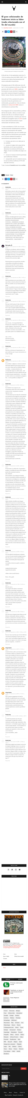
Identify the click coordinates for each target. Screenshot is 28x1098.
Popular (8, 979)
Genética (17, 1015)
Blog (12, 1022)
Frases (21, 1027)
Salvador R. (8, 245)
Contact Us (22, 1092)
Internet (17, 1034)
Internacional (12, 1029)
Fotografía (6, 1034)
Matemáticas (13, 1032)
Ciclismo (20, 1046)
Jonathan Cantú (8, 28)
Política (22, 1034)
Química (19, 1029)
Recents (20, 979)
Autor (15, 954)
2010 (20, 118)
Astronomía (11, 1010)
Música (16, 1027)
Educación (6, 1037)
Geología (6, 1029)
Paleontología (7, 1025)
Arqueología (6, 1032)
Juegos (5, 1046)
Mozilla (18, 1051)
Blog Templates (8, 1095)
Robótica (14, 1046)
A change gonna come (8, 1027)
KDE (5, 1041)
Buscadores (6, 1053)
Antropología (7, 1020)
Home (5, 1092)
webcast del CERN (13, 105)
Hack (19, 1039)
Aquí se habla (6, 956)
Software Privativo (14, 1037)
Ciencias (7, 175)
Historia (13, 1025)
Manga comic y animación (9, 1044)
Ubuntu (18, 1025)
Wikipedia (19, 1044)
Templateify (20, 1095)
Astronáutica (19, 1013)
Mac (9, 1046)
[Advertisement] (14, 893)
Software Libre (11, 1013)
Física (11, 175)
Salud (20, 1041)
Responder (7, 209)
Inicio (4, 954)
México (11, 1034)
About (10, 1092)
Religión (15, 1041)
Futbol (13, 1051)
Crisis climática (7, 1051)
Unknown (8, 359)
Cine (22, 1022)
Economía (6, 1039)
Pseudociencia (13, 1039)
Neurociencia (6, 1022)
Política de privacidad (18, 956)
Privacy (15, 1092)
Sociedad (6, 1015)
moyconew (8, 647)
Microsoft (10, 1041)
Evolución (17, 1022)
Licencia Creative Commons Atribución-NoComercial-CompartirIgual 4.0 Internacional (12, 946)
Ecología (11, 1015)
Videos (21, 1037)
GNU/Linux (14, 1020)
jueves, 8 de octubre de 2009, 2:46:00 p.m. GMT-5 (16, 715)
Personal (20, 1032)
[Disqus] (14, 801)
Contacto (5, 958)
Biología (18, 1010)
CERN (16, 89)
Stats (4, 967)
